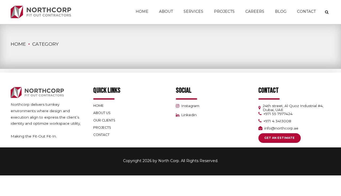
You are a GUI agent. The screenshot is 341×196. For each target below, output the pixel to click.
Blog (280, 11)
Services (193, 11)
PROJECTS (102, 128)
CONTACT (101, 135)
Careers (254, 11)
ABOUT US (102, 113)
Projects (224, 11)
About (166, 11)
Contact (306, 11)
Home (142, 11)
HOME (98, 106)
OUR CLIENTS (104, 120)
